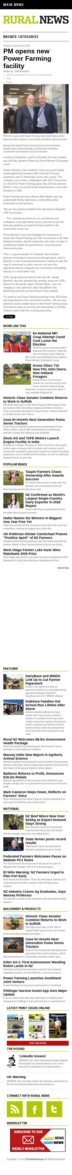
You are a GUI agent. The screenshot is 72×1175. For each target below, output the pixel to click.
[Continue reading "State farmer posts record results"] (13, 845)
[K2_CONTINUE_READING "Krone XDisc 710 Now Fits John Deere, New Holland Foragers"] (17, 384)
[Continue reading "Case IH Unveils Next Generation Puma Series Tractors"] (13, 945)
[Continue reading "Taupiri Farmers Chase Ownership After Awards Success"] (13, 477)
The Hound (16, 1049)
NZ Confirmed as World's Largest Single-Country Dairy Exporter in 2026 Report (45, 500)
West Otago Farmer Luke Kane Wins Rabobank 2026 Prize (32, 552)
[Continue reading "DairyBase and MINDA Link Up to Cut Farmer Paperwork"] (13, 682)
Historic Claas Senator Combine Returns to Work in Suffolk (45, 920)
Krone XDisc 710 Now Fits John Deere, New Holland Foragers (50, 371)
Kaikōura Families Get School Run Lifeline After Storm (45, 705)
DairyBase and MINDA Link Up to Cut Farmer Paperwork (42, 679)
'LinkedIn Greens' (32, 1056)
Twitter (54, 1109)
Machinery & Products (22, 909)
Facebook (34, 1109)
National (11, 809)
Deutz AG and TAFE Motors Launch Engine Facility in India (31, 440)
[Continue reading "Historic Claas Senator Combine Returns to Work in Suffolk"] (13, 922)
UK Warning (16, 1077)
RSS (15, 1109)
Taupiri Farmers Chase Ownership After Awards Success (44, 475)
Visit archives (37, 1043)
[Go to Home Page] (36, 23)
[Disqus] (36, 618)
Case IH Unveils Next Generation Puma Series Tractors (44, 942)
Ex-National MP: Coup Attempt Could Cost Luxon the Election (49, 338)
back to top (63, 568)
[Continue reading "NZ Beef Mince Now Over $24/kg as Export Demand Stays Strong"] (13, 822)
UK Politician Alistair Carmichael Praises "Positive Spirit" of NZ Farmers (35, 536)
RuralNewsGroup (35, 1159)
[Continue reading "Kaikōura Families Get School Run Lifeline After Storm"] (13, 707)
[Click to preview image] (36, 132)
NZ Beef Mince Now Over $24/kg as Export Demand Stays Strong (45, 819)
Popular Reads (15, 464)
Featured (10, 669)
